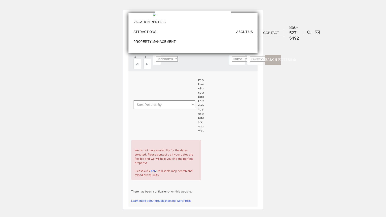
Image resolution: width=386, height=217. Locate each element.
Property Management (154, 41)
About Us (244, 32)
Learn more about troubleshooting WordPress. (161, 200)
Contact (271, 33)
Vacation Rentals (149, 22)
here (154, 171)
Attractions (144, 32)
